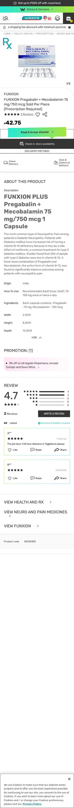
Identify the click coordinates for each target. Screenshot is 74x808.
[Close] (69, 779)
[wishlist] (38, 114)
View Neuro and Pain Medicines (35, 512)
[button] (68, 18)
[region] (37, 791)
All (5, 423)
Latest (13, 423)
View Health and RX (24, 502)
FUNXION (11, 94)
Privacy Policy (32, 803)
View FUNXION (18, 526)
